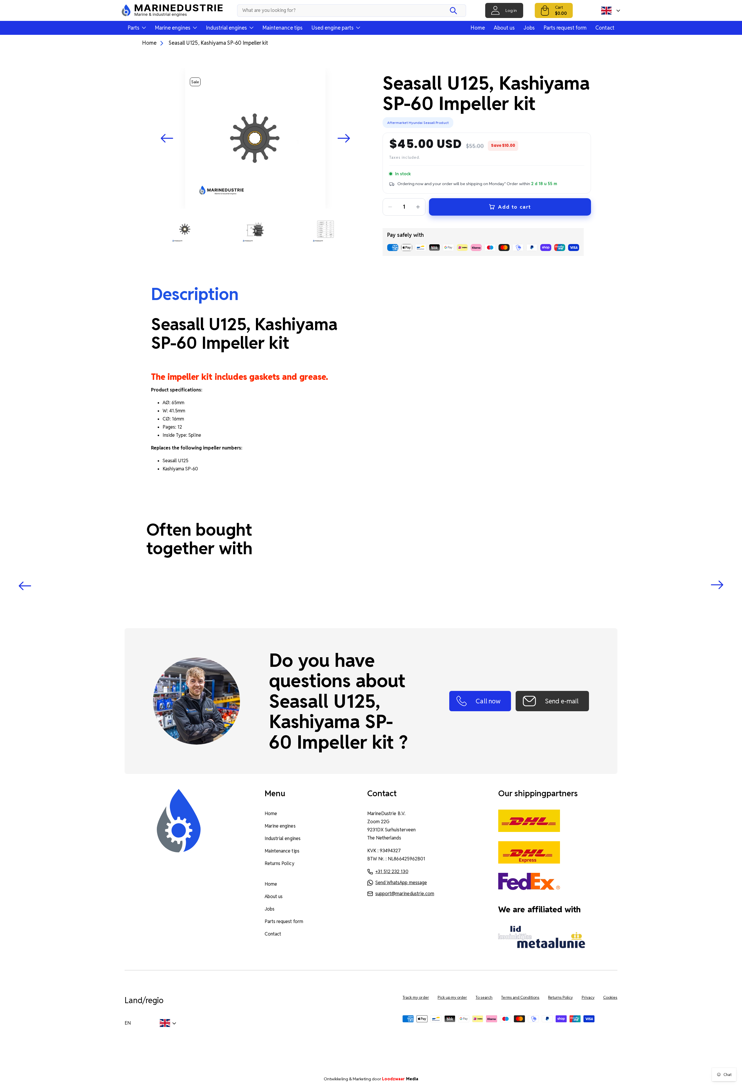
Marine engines (280, 826)
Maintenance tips (282, 27)
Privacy (588, 997)
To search (484, 997)
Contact (604, 27)
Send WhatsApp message (401, 883)
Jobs (529, 27)
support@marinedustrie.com (404, 894)
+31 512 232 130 (391, 871)
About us (504, 27)
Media (400, 1078)
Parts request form (565, 27)
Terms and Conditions (520, 997)
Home (477, 27)
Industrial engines (283, 838)
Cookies (610, 997)
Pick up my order (452, 997)
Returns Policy (279, 863)
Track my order (416, 997)
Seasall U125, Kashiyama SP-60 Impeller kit (218, 42)
